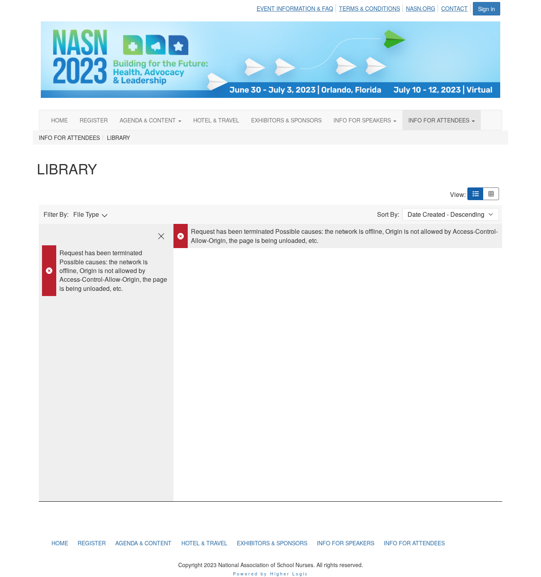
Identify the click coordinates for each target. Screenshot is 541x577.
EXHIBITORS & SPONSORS (286, 120)
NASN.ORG (420, 8)
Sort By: (388, 214)
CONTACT (454, 8)
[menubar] (364, 7)
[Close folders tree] (161, 236)
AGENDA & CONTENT (148, 120)
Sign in (486, 9)
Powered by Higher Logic (271, 573)
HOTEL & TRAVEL (216, 120)
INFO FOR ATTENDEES (439, 120)
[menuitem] (297, 7)
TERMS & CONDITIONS (369, 8)
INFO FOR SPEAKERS (362, 120)
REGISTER (94, 120)
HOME (59, 120)
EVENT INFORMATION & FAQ (295, 8)
